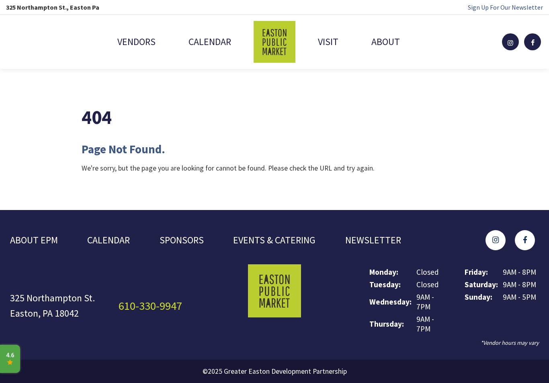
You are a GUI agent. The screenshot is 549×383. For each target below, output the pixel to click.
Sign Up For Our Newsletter (505, 7)
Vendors (136, 41)
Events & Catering (274, 240)
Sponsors (182, 240)
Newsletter (373, 240)
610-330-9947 (150, 306)
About (385, 41)
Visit (328, 41)
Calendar (209, 41)
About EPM (34, 240)
